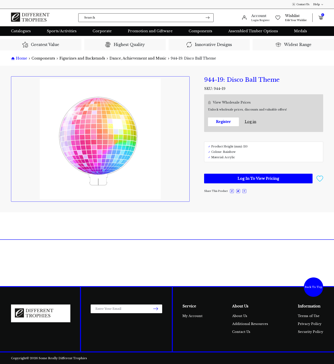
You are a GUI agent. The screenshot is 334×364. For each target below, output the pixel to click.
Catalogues (21, 31)
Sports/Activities (62, 31)
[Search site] (207, 17)
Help (316, 4)
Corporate (102, 31)
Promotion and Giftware (150, 31)
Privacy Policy (309, 324)
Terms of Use (309, 316)
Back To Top (313, 287)
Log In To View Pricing (258, 178)
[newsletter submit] (155, 308)
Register (223, 122)
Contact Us (303, 4)
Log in (250, 122)
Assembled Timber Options (253, 31)
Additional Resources (250, 324)
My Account (192, 316)
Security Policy (310, 332)
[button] (319, 178)
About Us (239, 316)
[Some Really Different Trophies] (30, 18)
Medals (300, 31)
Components (200, 31)
